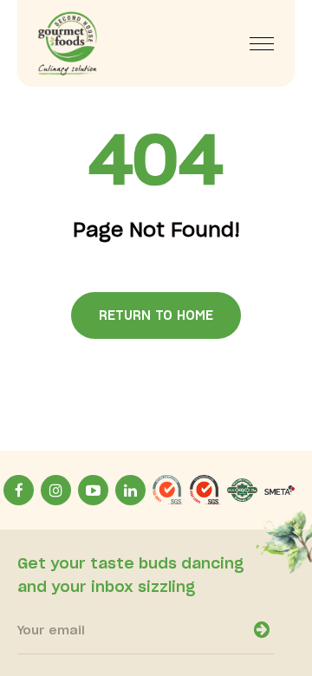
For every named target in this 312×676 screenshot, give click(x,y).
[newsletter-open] (261, 630)
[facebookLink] (18, 490)
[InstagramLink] (56, 490)
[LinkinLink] (130, 490)
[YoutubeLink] (93, 490)
